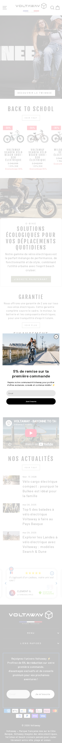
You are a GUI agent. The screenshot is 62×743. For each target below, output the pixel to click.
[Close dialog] (56, 336)
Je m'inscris (31, 401)
